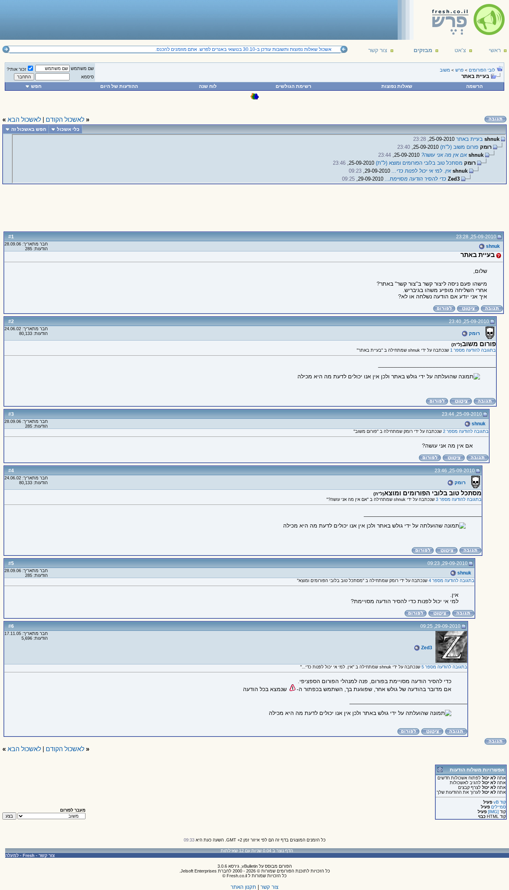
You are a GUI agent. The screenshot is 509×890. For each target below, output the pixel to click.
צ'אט (460, 50)
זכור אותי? (16, 69)
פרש (459, 70)
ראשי (495, 50)
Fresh (29, 855)
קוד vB (499, 802)
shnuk (492, 246)
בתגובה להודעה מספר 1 (473, 350)
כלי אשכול (68, 129)
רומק (474, 333)
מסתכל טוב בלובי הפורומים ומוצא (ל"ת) (419, 163)
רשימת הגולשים (293, 86)
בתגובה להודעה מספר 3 (459, 499)
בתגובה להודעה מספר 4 (451, 580)
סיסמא (87, 76)
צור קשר (377, 50)
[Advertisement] (147, 19)
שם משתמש (82, 68)
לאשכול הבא (24, 119)
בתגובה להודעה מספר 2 (466, 431)
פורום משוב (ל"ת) (459, 147)
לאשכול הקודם (65, 119)
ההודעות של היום (119, 86)
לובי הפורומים (482, 70)
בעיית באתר (469, 139)
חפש (36, 86)
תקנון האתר (243, 887)
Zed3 (426, 647)
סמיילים (498, 806)
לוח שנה (208, 86)
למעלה (12, 855)
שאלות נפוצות (396, 86)
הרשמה (474, 86)
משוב (445, 70)
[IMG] (493, 811)
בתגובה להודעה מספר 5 (444, 666)
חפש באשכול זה (28, 129)
